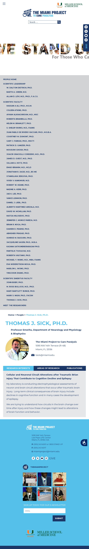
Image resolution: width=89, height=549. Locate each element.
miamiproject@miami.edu (47, 451)
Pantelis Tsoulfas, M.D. (19, 251)
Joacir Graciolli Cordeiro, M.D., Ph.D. (26, 154)
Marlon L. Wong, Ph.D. (18, 269)
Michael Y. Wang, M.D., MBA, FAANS (24, 260)
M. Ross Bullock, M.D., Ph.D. (20, 287)
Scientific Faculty (12, 102)
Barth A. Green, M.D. (17, 92)
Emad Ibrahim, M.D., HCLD (19, 167)
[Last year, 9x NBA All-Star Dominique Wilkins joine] (44, 479)
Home (11, 315)
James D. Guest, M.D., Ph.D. (19, 159)
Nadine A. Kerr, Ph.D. (17, 189)
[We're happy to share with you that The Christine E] (44, 494)
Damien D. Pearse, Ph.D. (18, 229)
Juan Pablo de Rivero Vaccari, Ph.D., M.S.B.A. (29, 132)
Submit (59, 518)
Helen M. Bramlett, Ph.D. (19, 123)
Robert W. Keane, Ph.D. (18, 185)
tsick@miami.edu (45, 355)
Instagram (86, 40)
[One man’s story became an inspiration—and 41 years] (59, 479)
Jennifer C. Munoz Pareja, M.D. (22, 220)
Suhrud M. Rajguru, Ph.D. (19, 238)
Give (86, 46)
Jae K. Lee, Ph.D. (14, 194)
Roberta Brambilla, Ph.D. (19, 119)
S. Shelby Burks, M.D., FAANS (21, 128)
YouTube (86, 35)
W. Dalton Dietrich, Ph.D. (19, 88)
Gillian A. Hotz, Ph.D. (17, 163)
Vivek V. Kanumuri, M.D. (18, 181)
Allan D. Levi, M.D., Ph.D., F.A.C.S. (22, 96)
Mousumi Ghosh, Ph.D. (18, 150)
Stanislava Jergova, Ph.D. (20, 176)
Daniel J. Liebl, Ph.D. (17, 203)
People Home (9, 79)
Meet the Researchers (14, 305)
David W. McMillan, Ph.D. (19, 211)
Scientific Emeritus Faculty (17, 278)
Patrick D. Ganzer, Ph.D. (19, 145)
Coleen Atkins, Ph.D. (17, 110)
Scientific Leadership (14, 84)
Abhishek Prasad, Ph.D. (18, 233)
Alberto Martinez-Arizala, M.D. (23, 207)
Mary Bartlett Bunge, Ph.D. (21, 291)
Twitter (86, 31)
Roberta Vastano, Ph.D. (19, 255)
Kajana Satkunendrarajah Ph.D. (23, 247)
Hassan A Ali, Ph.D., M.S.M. (19, 106)
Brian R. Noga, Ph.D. (16, 225)
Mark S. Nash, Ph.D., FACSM (20, 296)
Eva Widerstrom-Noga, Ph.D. (21, 264)
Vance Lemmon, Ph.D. (17, 198)
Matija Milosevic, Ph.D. (18, 216)
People (20, 315)
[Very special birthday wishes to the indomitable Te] (59, 494)
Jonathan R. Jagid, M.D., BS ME (22, 172)
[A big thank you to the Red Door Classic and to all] (30, 479)
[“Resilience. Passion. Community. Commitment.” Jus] (30, 494)
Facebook (86, 27)
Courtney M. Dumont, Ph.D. (20, 137)
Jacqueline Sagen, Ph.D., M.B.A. (22, 242)
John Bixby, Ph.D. (15, 282)
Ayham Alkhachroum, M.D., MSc (22, 115)
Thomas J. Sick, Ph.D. (17, 300)
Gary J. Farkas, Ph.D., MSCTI (20, 141)
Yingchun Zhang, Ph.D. (18, 273)
